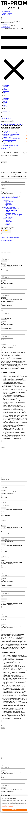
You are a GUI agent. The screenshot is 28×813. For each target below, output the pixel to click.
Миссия (8, 203)
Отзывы (8, 224)
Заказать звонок (4, 22)
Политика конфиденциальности (10, 237)
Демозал (11, 22)
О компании (9, 201)
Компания (6, 200)
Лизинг (8, 211)
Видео (8, 223)
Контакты (9, 221)
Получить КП (4, 148)
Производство (10, 213)
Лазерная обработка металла (11, 138)
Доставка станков (11, 210)
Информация (7, 218)
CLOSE (2, 447)
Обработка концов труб (10, 133)
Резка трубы (7, 137)
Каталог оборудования (12, 208)
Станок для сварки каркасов (9, 147)
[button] (4, 95)
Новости (8, 220)
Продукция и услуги (9, 207)
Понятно (15, 809)
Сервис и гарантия (11, 217)
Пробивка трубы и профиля (11, 134)
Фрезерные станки (8, 143)
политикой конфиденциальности (10, 197)
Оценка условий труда (7, 240)
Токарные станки (8, 141)
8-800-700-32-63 (5, 27)
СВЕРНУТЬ (3, 162)
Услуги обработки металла (14, 214)
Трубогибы (6, 131)
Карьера (8, 206)
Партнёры (9, 204)
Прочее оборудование (9, 140)
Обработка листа (8, 135)
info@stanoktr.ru (5, 24)
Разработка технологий (13, 216)
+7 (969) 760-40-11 (6, 118)
